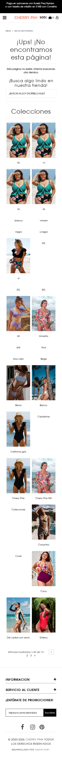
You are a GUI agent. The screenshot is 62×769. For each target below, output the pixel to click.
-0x (18, 162)
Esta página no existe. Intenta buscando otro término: (31, 70)
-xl (18, 278)
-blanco (18, 220)
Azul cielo (18, 358)
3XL (18, 289)
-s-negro (43, 231)
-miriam (44, 220)
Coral (18, 556)
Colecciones (18, 509)
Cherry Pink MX (43, 498)
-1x (43, 162)
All (18, 336)
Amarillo (43, 336)
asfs (18, 347)
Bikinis (18, 405)
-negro (18, 231)
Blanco (43, 405)
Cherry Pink (18, 498)
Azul (43, 347)
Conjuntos (43, 544)
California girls (18, 451)
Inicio (8, 31)
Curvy (43, 591)
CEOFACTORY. (42, 749)
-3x (43, 209)
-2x (18, 209)
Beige (44, 358)
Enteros (44, 637)
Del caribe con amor (18, 637)
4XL (43, 289)
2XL (43, 243)
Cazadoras (44, 416)
